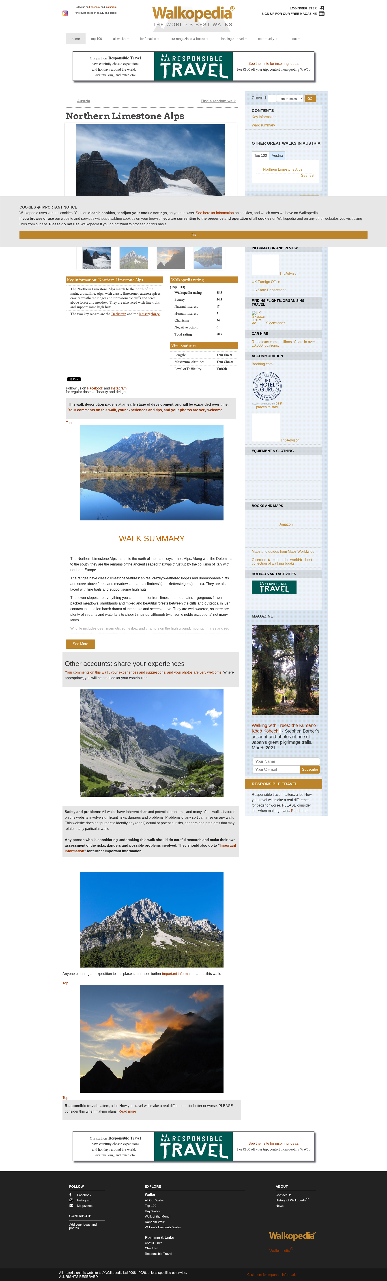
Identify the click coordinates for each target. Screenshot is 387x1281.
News (280, 1205)
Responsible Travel (158, 1253)
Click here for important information (272, 1274)
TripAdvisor (289, 273)
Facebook (94, 7)
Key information (264, 117)
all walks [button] (120, 39)
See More (80, 644)
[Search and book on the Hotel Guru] (267, 400)
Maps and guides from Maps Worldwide (283, 551)
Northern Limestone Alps (282, 169)
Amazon (286, 524)
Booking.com (262, 364)
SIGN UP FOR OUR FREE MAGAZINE (289, 13)
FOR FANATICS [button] (148, 39)
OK (193, 235)
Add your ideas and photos (83, 1226)
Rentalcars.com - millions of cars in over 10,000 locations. (283, 343)
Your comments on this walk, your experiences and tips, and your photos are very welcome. (145, 410)
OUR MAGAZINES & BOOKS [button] (188, 39)
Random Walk (155, 1222)
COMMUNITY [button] (266, 39)
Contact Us (283, 1195)
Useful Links (153, 1243)
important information (179, 974)
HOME (79, 39)
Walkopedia (281, 1251)
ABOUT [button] (293, 39)
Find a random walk (218, 101)
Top (69, 423)
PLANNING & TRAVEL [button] (232, 39)
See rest (307, 175)
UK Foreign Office (266, 282)
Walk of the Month (157, 1216)
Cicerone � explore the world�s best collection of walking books (282, 561)
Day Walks (152, 1211)
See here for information (215, 213)
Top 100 (260, 155)
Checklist (151, 1248)
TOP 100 (96, 39)
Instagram (110, 7)
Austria (83, 101)
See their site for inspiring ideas (273, 63)
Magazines (84, 1205)
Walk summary (263, 125)
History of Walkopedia (292, 1199)
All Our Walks (154, 1200)
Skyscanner (275, 323)
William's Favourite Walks (163, 1227)
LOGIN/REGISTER (303, 8)
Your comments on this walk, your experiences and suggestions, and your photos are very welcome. (143, 672)
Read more (127, 1111)
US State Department (269, 290)
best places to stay (269, 405)
